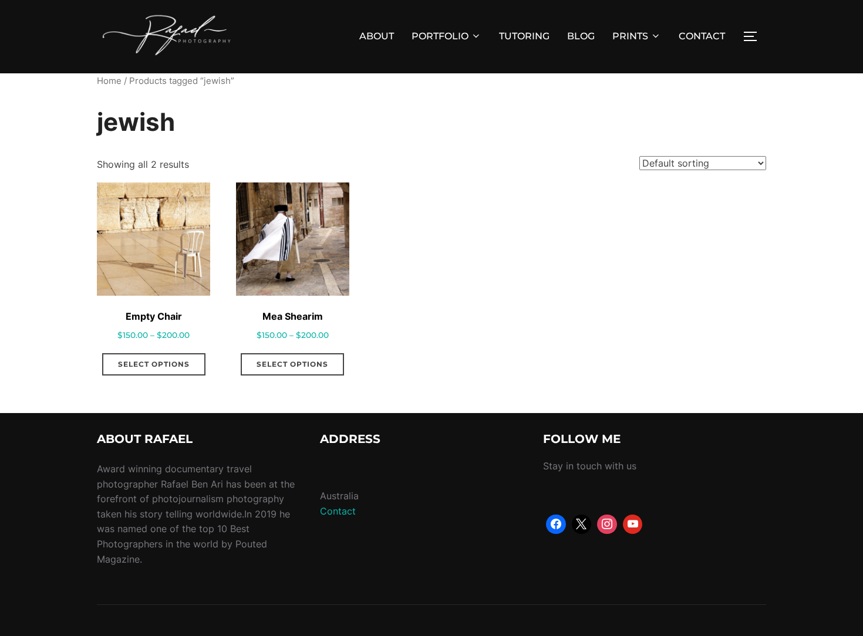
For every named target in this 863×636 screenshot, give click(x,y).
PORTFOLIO (440, 36)
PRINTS (630, 36)
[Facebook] (556, 524)
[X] (582, 524)
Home (109, 81)
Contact (338, 511)
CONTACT (702, 36)
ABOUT (376, 36)
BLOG (581, 36)
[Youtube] (633, 524)
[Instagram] (607, 524)
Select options (154, 364)
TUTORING (524, 36)
